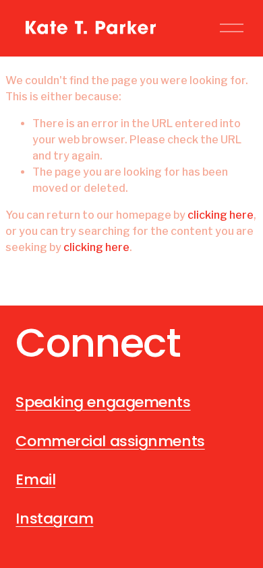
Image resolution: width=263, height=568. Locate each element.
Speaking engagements (103, 402)
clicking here (220, 215)
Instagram (54, 519)
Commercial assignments (110, 441)
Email (35, 480)
